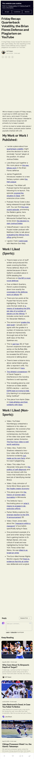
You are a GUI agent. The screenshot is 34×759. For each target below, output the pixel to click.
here (23, 368)
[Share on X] (6, 57)
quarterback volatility (15, 149)
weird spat (23, 241)
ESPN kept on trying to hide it (18, 390)
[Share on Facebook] (3, 57)
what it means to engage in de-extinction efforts (18, 506)
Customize (17, 12)
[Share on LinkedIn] (12, 57)
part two (15, 344)
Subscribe (14, 632)
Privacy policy (12, 6)
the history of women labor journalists (17, 494)
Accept (7, 12)
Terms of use (24, 6)
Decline (27, 12)
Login (7, 632)
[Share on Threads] (9, 57)
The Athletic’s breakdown (17, 372)
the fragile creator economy (18, 489)
